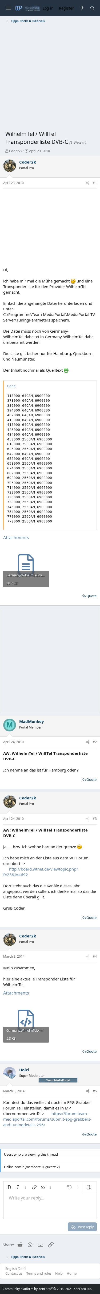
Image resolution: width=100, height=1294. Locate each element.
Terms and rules (38, 1273)
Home (72, 1273)
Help (59, 1273)
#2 (95, 742)
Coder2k (15, 150)
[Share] (87, 183)
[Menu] (8, 8)
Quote (91, 595)
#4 (95, 956)
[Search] (92, 8)
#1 (95, 183)
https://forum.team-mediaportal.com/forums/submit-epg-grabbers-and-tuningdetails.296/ (47, 1119)
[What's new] (82, 8)
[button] (9, 1187)
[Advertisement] (50, 77)
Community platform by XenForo (47, 1289)
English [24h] (15, 1268)
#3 (95, 818)
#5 (95, 1091)
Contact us (13, 1273)
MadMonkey (31, 721)
